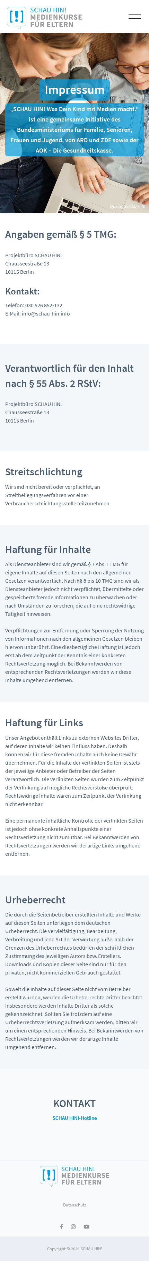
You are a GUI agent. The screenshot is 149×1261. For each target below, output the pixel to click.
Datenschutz (74, 1205)
